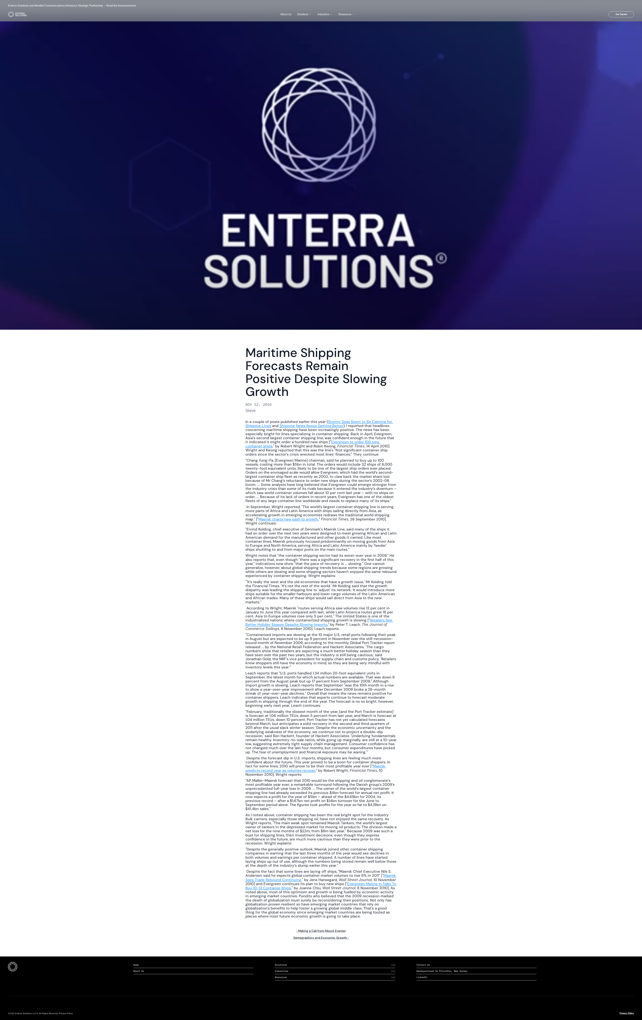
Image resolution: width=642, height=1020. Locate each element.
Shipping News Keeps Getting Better (311, 425)
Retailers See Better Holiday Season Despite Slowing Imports (319, 622)
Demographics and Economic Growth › (321, 938)
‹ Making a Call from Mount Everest (321, 931)
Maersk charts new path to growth (288, 519)
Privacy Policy (627, 1013)
